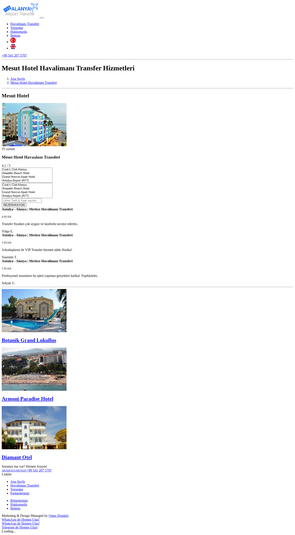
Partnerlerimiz (19, 493)
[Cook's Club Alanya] (27, 169)
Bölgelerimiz (19, 500)
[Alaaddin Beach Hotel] (27, 173)
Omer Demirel (58, 516)
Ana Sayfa (17, 481)
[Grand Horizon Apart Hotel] (27, 177)
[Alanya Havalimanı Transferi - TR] (13, 42)
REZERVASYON (14, 205)
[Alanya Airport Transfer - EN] (13, 48)
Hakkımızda (18, 31)
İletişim (15, 35)
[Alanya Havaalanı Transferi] (21, 16)
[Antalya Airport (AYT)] (27, 181)
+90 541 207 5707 (14, 55)
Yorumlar (16, 28)
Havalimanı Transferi (24, 24)
